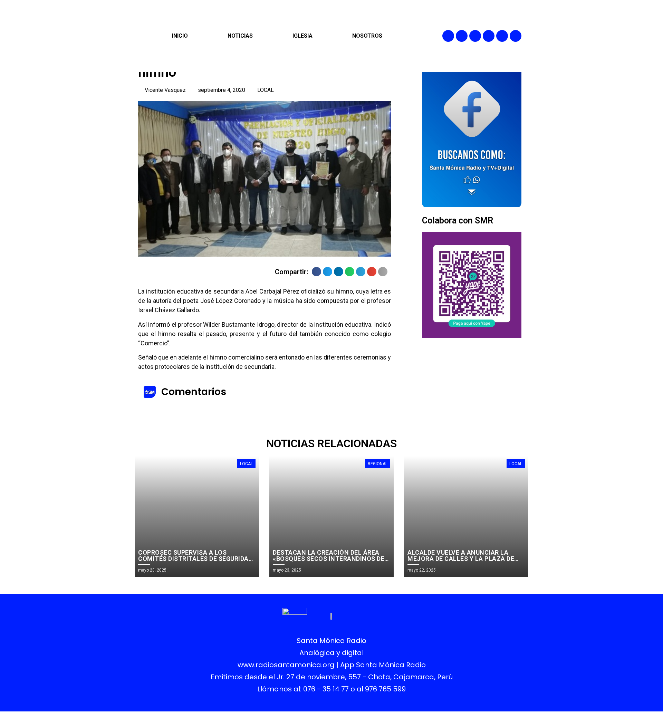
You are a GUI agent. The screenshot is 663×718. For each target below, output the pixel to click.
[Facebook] (448, 36)
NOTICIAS (240, 35)
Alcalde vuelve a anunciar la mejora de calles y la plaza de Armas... (460, 558)
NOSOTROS (367, 35)
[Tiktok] (515, 36)
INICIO (180, 35)
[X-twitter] (488, 36)
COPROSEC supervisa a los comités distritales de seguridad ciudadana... (195, 558)
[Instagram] (475, 36)
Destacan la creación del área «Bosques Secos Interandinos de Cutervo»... (328, 558)
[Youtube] (502, 36)
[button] (316, 271)
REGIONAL (377, 463)
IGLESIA (302, 35)
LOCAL (265, 90)
